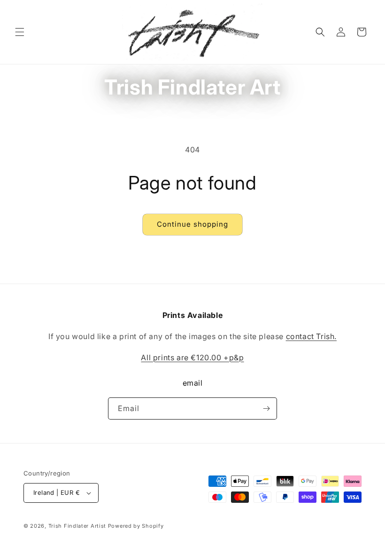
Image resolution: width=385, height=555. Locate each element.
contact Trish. (311, 336)
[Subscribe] (266, 408)
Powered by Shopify (136, 526)
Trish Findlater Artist (77, 526)
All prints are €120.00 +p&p (192, 357)
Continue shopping (192, 224)
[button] (19, 32)
